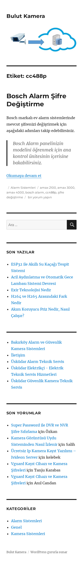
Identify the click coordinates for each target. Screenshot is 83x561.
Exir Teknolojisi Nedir (31, 290)
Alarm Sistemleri (23, 187)
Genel (16, 527)
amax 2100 (48, 187)
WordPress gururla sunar (48, 552)
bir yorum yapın (39, 197)
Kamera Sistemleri (28, 533)
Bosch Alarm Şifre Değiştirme (36, 100)
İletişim (18, 355)
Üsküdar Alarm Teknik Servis (37, 361)
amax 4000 (15, 192)
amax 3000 (65, 187)
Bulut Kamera (25, 16)
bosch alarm (34, 192)
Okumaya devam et (24, 175)
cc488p (50, 192)
